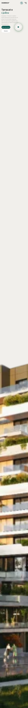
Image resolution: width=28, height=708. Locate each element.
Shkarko (6, 31)
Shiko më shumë (6, 27)
